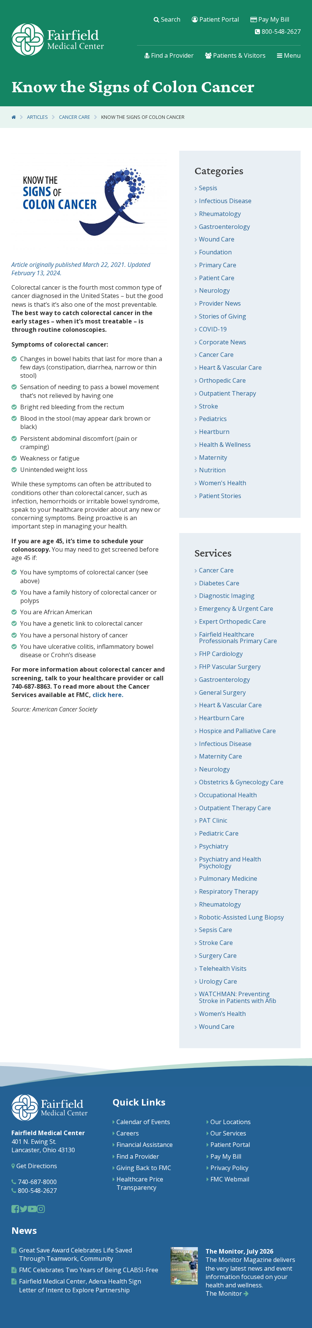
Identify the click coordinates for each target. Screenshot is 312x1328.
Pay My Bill (273, 19)
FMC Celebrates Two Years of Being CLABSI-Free (88, 1270)
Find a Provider (172, 56)
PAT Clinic (213, 820)
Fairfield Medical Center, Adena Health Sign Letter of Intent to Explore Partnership (80, 1285)
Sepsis (208, 188)
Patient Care (216, 278)
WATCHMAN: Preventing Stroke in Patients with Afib (237, 997)
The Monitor (224, 1293)
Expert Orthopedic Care (232, 621)
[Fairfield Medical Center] (57, 39)
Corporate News (222, 342)
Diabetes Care (219, 583)
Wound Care (216, 239)
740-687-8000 (36, 1182)
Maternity (213, 457)
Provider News (220, 303)
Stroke (208, 406)
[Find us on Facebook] (15, 1208)
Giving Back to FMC (143, 1168)
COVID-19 (213, 329)
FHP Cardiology (221, 654)
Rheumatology (220, 214)
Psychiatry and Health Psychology (230, 862)
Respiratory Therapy (228, 891)
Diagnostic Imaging (227, 595)
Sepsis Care (215, 930)
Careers (127, 1133)
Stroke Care (216, 942)
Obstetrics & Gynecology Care (241, 782)
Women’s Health (222, 1013)
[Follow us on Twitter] (23, 1208)
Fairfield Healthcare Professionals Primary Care (238, 637)
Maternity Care (220, 756)
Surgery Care (218, 955)
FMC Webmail (229, 1179)
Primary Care (217, 265)
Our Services (228, 1133)
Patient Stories (220, 496)
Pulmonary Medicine (228, 878)
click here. (107, 695)
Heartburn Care (221, 718)
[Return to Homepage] (13, 117)
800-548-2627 (280, 31)
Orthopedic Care (222, 380)
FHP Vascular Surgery (230, 666)
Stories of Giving (222, 316)
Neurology (214, 290)
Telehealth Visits (223, 968)
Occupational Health (228, 795)
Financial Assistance (144, 1144)
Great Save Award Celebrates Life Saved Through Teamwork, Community (75, 1254)
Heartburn (214, 431)
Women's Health (222, 483)
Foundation (215, 252)
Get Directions (36, 1166)
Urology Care (218, 981)
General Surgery (222, 692)
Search (169, 19)
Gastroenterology (224, 226)
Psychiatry (213, 846)
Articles (37, 117)
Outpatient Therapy (227, 393)
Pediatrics (213, 419)
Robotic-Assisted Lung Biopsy (241, 917)
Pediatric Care (219, 833)
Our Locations (230, 1122)
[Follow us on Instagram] (41, 1208)
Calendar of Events (143, 1122)
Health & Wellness (225, 444)
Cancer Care (74, 117)
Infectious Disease (225, 201)
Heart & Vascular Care (230, 367)
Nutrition (212, 470)
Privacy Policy (229, 1168)
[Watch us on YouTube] (32, 1208)
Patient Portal (218, 19)
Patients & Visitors (239, 56)
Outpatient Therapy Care (235, 808)
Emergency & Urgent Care (236, 608)
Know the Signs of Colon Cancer (143, 117)
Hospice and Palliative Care (237, 731)
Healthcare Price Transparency (139, 1183)
